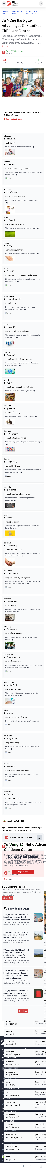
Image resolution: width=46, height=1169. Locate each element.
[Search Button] (41, 3)
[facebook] (23, 1166)
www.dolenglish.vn (26, 1051)
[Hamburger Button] (4, 3)
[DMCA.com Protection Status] (7, 1156)
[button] (23, 119)
